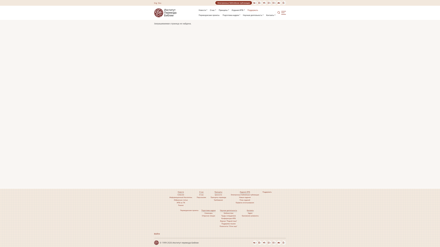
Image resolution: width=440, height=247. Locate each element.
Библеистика (228, 213)
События (180, 195)
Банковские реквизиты (250, 216)
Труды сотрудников (228, 216)
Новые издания (245, 197)
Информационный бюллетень (180, 197)
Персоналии (201, 197)
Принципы (223, 10)
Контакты (270, 15)
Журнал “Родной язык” (228, 221)
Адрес (250, 213)
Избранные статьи (181, 200)
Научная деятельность (252, 15)
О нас (212, 10)
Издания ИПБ (237, 10)
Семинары (209, 213)
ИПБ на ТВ (181, 202)
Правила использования (245, 202)
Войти (157, 233)
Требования (218, 200)
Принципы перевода (218, 197)
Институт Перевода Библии (170, 13)
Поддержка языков (228, 224)
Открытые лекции (208, 216)
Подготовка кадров (231, 15)
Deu (159, 3)
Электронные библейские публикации (233, 3)
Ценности (218, 195)
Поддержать (253, 10)
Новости (202, 10)
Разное (181, 205)
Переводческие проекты (209, 15)
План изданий (245, 200)
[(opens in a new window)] (255, 3)
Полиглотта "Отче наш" (228, 226)
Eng (155, 3)
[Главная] (158, 12)
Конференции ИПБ (228, 218)
